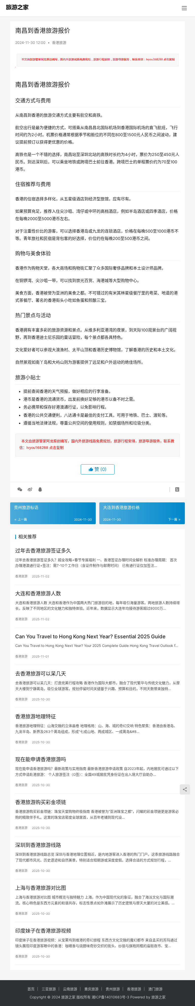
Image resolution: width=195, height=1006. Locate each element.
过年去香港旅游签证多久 (43, 551)
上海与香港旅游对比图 (40, 888)
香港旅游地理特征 (35, 717)
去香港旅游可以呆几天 (40, 674)
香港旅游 (59, 42)
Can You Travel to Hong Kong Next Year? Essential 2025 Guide (90, 636)
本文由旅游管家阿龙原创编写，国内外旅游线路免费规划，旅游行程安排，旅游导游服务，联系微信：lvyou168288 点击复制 (96, 444)
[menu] (184, 8)
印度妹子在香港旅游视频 (43, 931)
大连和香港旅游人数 (38, 594)
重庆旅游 (91, 989)
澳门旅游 (155, 989)
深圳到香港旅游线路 (38, 845)
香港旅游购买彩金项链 (40, 802)
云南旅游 (70, 989)
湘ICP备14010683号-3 (110, 997)
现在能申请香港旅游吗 (40, 759)
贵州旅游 (113, 989)
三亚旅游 (49, 989)
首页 (31, 989)
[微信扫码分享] (19, 489)
